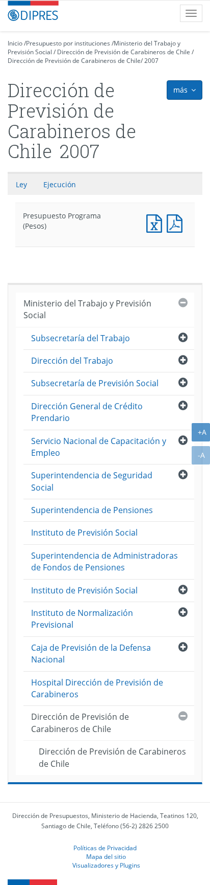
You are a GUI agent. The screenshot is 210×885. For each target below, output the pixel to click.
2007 (151, 60)
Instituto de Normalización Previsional (82, 618)
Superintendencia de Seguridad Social (91, 481)
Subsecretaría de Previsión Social (95, 383)
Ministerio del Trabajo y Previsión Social (87, 309)
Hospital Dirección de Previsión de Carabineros (97, 688)
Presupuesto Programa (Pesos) (156, 222)
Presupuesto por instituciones (68, 43)
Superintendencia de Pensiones (92, 510)
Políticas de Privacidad (105, 848)
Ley (21, 184)
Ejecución (59, 184)
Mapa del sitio (106, 856)
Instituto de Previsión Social (84, 532)
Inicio (15, 43)
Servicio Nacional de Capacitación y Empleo (98, 446)
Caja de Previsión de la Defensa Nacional (91, 653)
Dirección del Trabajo (72, 360)
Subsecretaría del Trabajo (80, 338)
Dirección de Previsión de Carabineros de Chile (123, 52)
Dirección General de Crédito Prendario (87, 412)
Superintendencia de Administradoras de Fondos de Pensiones (104, 561)
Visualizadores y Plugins (106, 865)
